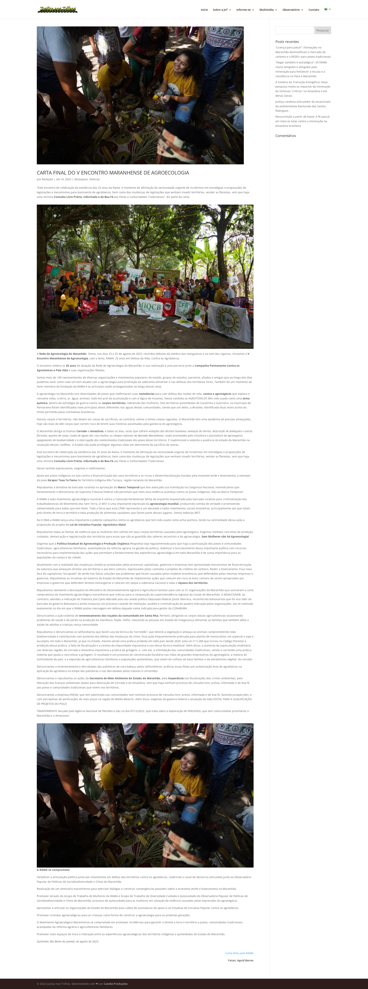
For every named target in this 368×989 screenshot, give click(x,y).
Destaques (81, 179)
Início (204, 9)
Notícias (95, 179)
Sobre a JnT (220, 9)
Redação (47, 179)
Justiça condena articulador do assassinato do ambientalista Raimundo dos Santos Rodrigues (302, 106)
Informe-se (244, 9)
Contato (314, 9)
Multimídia (267, 9)
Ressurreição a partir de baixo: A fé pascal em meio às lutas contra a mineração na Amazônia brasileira (302, 121)
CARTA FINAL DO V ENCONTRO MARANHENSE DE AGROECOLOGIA (113, 172)
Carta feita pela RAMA (239, 953)
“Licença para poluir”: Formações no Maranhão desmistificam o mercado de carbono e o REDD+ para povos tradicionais (303, 52)
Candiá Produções (116, 984)
